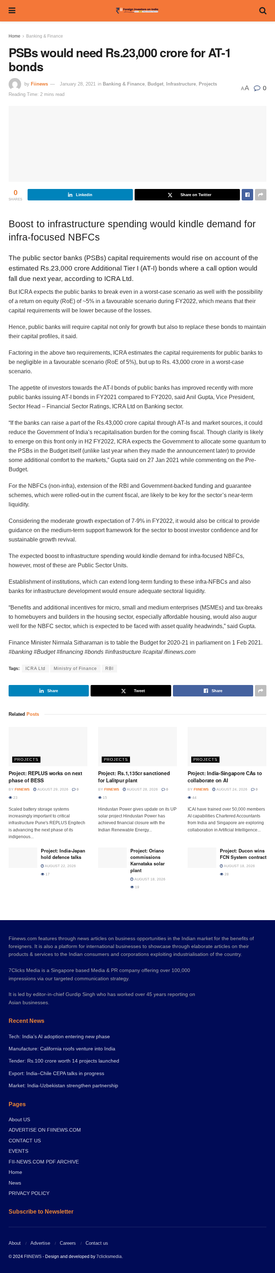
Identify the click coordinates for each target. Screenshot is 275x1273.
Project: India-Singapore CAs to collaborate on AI (225, 776)
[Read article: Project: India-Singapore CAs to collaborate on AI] (227, 746)
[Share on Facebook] (247, 194)
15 (104, 798)
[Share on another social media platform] (260, 194)
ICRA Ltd (35, 668)
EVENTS (18, 1151)
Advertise (40, 1243)
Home (14, 36)
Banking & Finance (44, 36)
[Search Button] (262, 10)
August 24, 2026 (231, 789)
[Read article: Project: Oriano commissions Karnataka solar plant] (112, 857)
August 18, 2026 (149, 879)
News (15, 1183)
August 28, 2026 (142, 789)
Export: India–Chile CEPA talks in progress (56, 1073)
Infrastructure (181, 84)
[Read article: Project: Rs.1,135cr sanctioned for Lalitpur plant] (137, 746)
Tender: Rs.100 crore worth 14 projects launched (64, 1061)
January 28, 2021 (78, 84)
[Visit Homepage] (137, 11)
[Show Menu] (12, 10)
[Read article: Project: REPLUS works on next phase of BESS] (48, 746)
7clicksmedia (109, 1256)
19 (136, 887)
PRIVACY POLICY (29, 1193)
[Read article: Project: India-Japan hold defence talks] (23, 857)
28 (226, 874)
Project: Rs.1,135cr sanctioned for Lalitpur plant (134, 776)
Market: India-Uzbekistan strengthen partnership (63, 1085)
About (15, 1243)
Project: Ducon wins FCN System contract (243, 853)
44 (194, 798)
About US (19, 1119)
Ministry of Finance (75, 668)
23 (15, 798)
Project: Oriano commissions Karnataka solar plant (147, 860)
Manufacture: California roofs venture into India (62, 1048)
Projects (208, 84)
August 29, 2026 (52, 789)
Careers (68, 1243)
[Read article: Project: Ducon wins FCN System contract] (202, 857)
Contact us (97, 1243)
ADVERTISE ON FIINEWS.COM (45, 1130)
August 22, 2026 (60, 866)
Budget (155, 84)
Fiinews (39, 84)
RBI (109, 668)
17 (47, 874)
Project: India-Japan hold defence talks (63, 853)
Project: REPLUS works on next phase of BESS (45, 776)
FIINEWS (33, 1256)
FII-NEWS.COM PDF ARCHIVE (44, 1162)
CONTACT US (25, 1140)
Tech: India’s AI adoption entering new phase (59, 1036)
